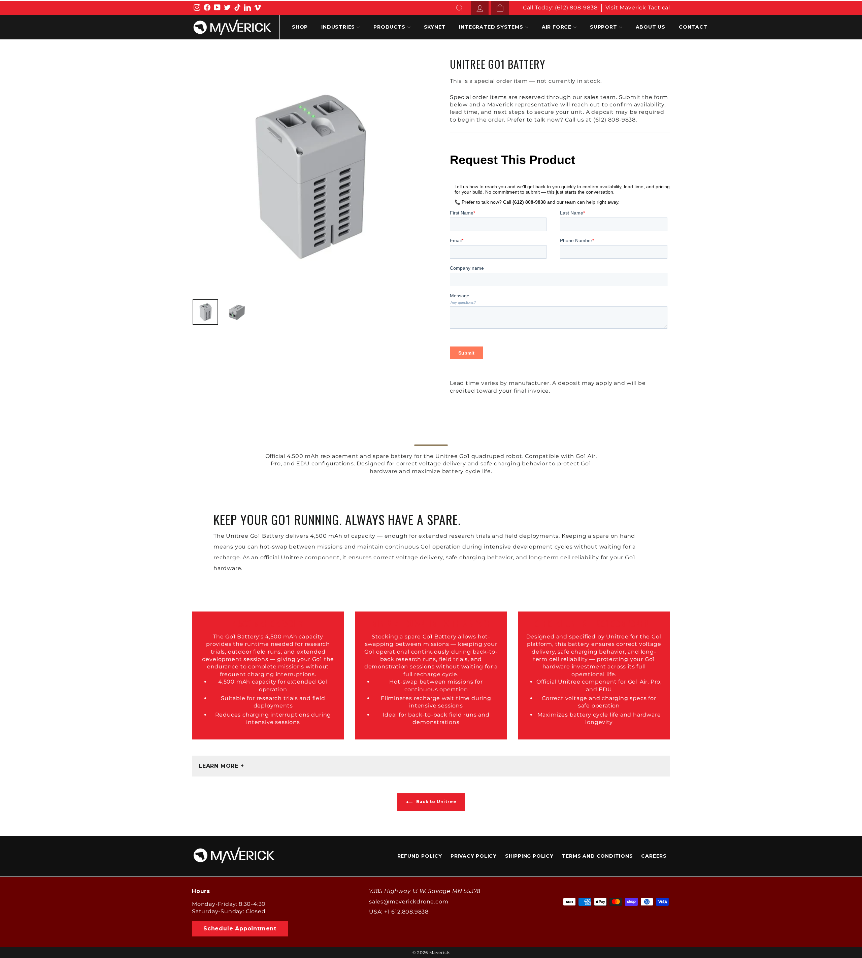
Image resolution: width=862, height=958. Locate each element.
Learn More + (221, 766)
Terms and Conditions (597, 856)
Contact (693, 27)
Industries (338, 27)
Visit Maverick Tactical (637, 7)
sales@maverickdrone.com (408, 901)
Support (603, 27)
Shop (300, 27)
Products (389, 27)
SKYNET (435, 27)
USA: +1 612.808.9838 (399, 912)
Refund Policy (419, 856)
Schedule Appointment (239, 928)
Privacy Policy (474, 856)
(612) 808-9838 (576, 7)
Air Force (556, 27)
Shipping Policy (529, 856)
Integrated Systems (491, 27)
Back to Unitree (436, 801)
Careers (654, 856)
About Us (650, 27)
